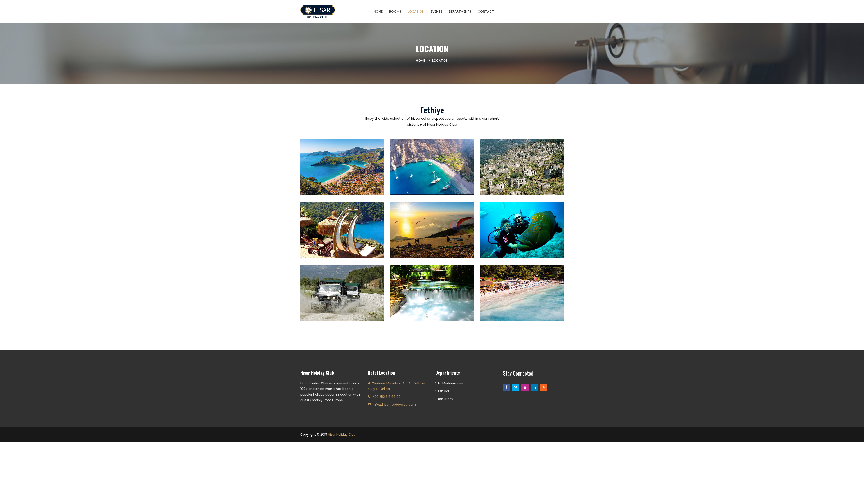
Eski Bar (443, 391)
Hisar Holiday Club (342, 434)
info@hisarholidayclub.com (394, 404)
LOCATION (416, 11)
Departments (460, 11)
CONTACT (486, 11)
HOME (378, 11)
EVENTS (436, 11)
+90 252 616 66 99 (386, 396)
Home (420, 60)
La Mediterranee (451, 383)
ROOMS (395, 11)
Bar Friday (445, 399)
